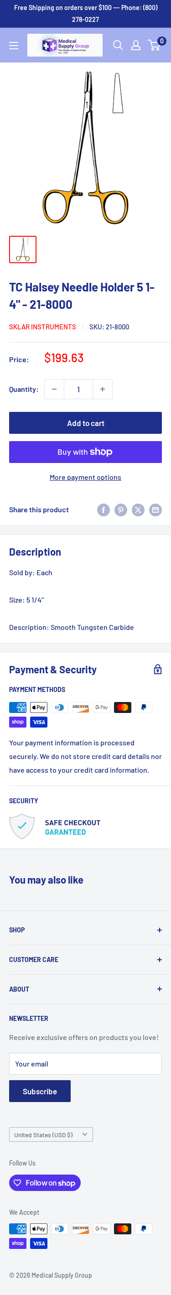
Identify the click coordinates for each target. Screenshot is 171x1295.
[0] (154, 45)
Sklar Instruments (42, 326)
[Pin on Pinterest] (120, 509)
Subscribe (40, 1091)
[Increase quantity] (102, 389)
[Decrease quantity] (54, 389)
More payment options (85, 477)
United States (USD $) (43, 1135)
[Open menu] (13, 45)
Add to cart (85, 422)
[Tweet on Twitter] (138, 509)
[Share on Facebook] (103, 509)
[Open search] (118, 45)
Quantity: (24, 389)
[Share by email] (155, 509)
